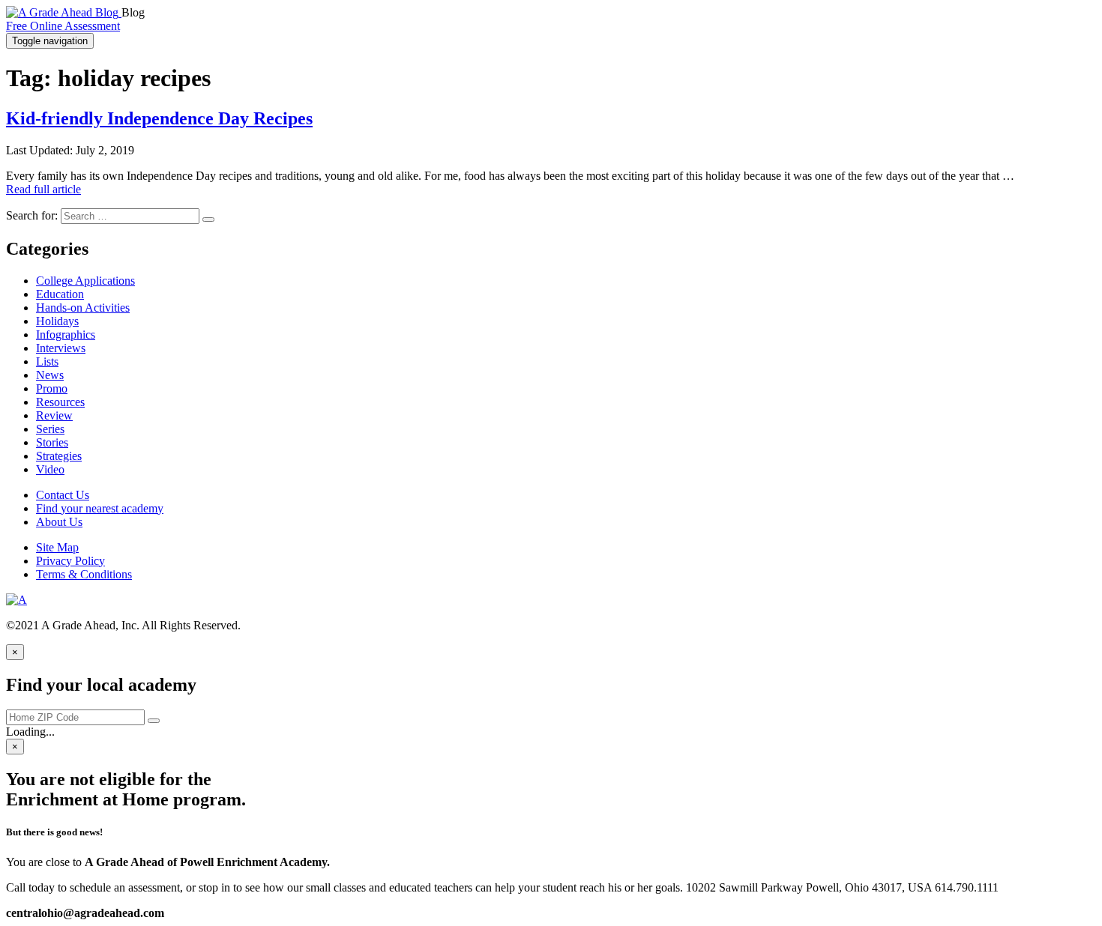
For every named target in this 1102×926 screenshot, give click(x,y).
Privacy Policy (70, 560)
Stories (52, 442)
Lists (47, 361)
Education (60, 294)
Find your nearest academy (99, 508)
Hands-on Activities (83, 307)
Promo (51, 388)
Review (54, 415)
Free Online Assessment (63, 25)
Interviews (60, 348)
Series (50, 429)
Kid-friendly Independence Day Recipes (159, 118)
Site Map (57, 547)
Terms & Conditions (84, 574)
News (50, 375)
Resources (60, 402)
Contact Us (62, 494)
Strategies (59, 456)
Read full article (43, 189)
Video (50, 469)
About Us (59, 521)
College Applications (85, 280)
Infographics (65, 334)
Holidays (57, 321)
